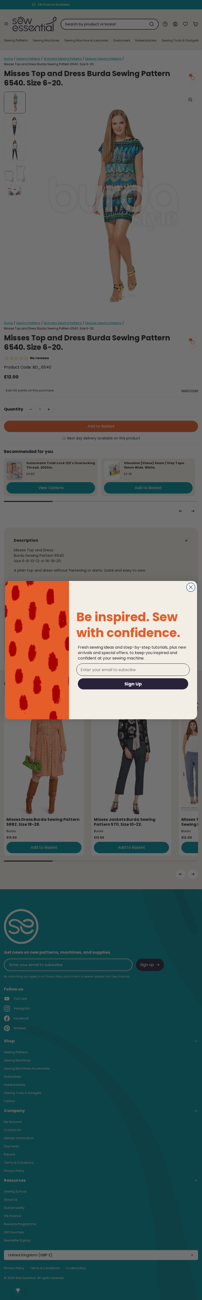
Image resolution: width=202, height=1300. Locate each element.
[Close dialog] (190, 587)
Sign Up (133, 684)
